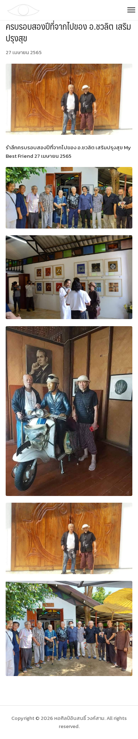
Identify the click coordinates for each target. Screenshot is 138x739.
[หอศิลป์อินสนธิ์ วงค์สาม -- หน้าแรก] (69, 10)
